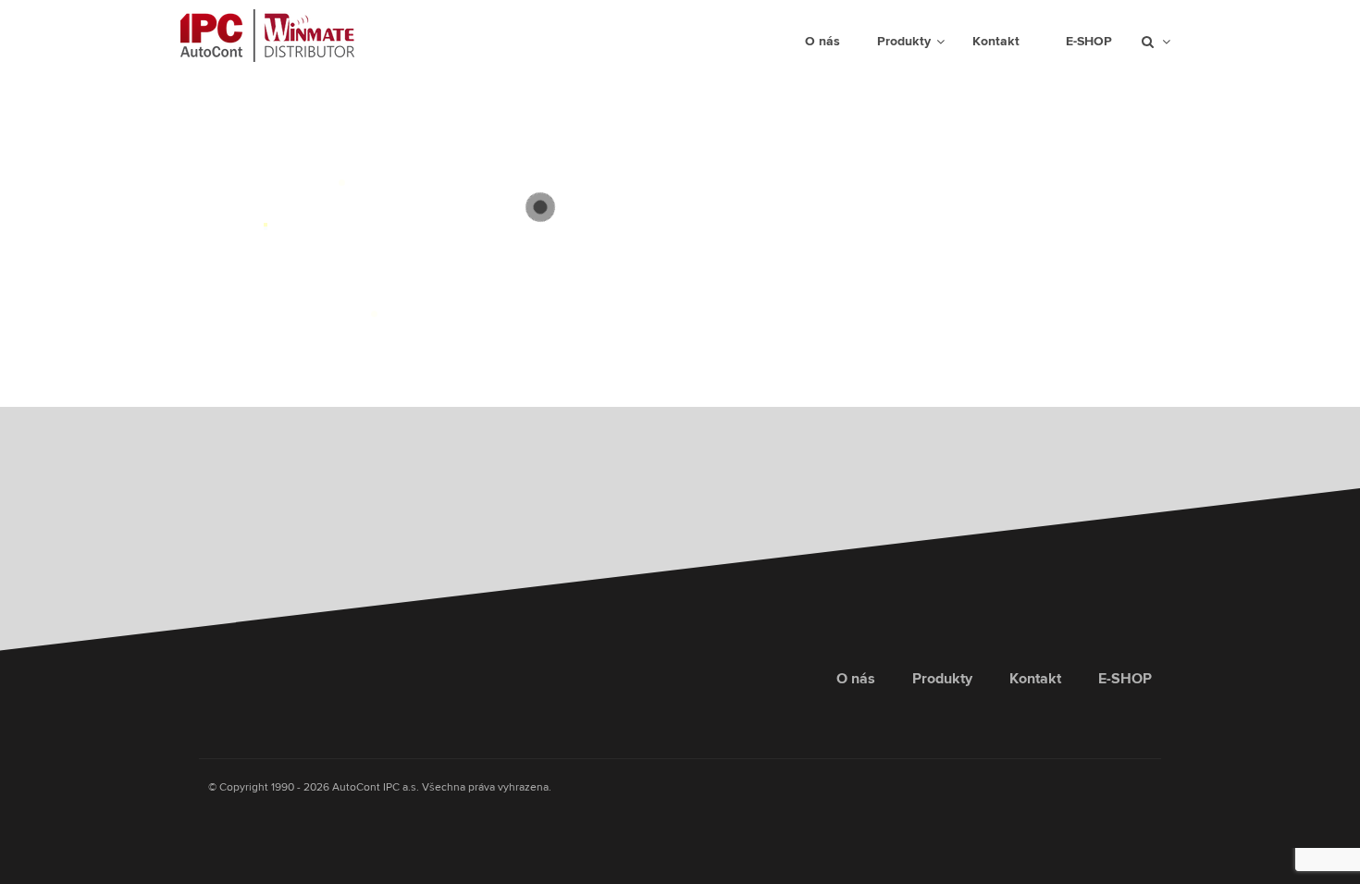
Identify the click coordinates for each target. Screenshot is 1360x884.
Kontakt (1035, 678)
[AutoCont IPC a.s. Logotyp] (245, 688)
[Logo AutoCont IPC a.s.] (267, 35)
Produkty (942, 678)
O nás (855, 678)
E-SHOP (1125, 678)
